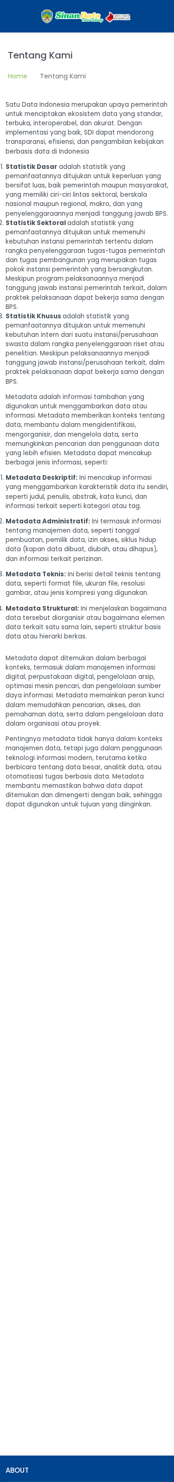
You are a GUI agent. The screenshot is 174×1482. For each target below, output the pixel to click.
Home (17, 76)
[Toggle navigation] (157, 16)
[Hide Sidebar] (10, 16)
